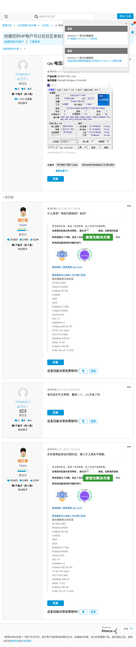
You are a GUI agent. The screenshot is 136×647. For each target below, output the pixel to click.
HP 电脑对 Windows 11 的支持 (82, 38)
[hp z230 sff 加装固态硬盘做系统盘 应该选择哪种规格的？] (21, 49)
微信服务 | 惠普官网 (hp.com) (67, 267)
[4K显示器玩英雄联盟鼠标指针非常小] (24, 49)
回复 (55, 179)
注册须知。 (28, 640)
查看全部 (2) (62, 170)
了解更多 (35, 41)
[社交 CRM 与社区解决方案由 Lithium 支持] (109, 630)
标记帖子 (23, 102)
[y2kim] (23, 212)
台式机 (45, 25)
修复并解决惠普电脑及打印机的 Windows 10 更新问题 (94, 60)
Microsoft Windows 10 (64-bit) (98, 164)
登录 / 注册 (125, 16)
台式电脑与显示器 (27, 25)
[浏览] (5, 16)
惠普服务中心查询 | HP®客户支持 (68, 275)
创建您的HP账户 (14, 41)
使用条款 (15, 640)
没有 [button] (93, 371)
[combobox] (63, 16)
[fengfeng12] (23, 65)
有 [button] (83, 371)
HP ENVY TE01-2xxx (67, 164)
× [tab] (126, 23)
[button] (80, 116)
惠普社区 (7, 25)
